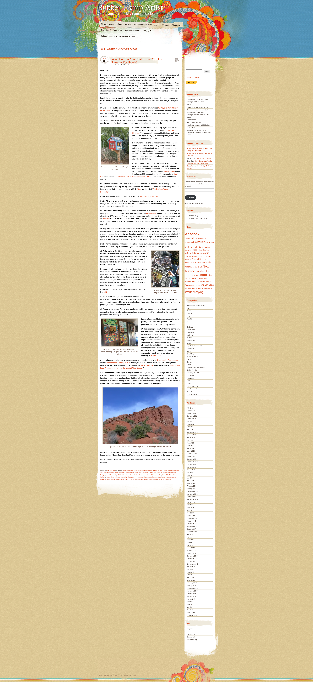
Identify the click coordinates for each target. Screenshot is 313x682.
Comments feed (192, 637)
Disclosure (176, 25)
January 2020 (191, 456)
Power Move (191, 128)
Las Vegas (197, 262)
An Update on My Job (194, 122)
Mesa (187, 266)
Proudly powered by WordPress (107, 675)
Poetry (189, 359)
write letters (148, 479)
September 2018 (192, 499)
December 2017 (192, 524)
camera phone (172, 472)
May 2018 (190, 510)
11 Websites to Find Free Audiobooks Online (133, 176)
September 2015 (192, 596)
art (199, 234)
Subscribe (190, 198)
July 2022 (190, 408)
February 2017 (192, 550)
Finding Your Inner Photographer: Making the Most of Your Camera (140, 366)
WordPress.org (192, 639)
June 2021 (190, 424)
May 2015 (190, 607)
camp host (191, 246)
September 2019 (192, 467)
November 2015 (192, 591)
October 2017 (191, 529)
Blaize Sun (131, 65)
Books (189, 311)
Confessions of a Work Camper (146, 24)
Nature (108, 477)
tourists (202, 281)
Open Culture (169, 171)
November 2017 (192, 526)
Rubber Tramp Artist (130, 7)
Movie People (191, 120)
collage (194, 250)
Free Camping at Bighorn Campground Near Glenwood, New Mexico (198, 114)
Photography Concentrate (167, 360)
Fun (188, 321)
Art (188, 308)
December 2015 (192, 588)
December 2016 (192, 556)
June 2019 (190, 475)
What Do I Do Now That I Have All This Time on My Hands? (137, 60)
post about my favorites (149, 196)
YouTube (106, 218)
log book (102, 477)
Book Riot (159, 472)
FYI (108, 470)
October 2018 (191, 497)
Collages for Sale (124, 24)
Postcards (169, 477)
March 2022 (191, 410)
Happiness (190, 332)
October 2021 (191, 419)
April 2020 (190, 448)
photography (123, 477)
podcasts (162, 477)
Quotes (189, 362)
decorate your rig (111, 475)
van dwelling (207, 285)
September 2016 (192, 564)
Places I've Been (192, 356)
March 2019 (191, 483)
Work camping (194, 292)
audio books (138, 472)
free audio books (131, 475)
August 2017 (191, 534)
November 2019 (192, 462)
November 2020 (192, 432)
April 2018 (190, 513)
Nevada (200, 267)
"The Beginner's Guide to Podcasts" (114, 472)
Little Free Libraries (172, 475)
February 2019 (192, 486)
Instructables (151, 213)
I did (105, 292)
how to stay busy (141, 475)
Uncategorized (192, 389)
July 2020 (190, 440)
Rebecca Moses (147, 365)
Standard (176, 59)
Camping (188, 250)
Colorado (206, 250)
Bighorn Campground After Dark (197, 110)
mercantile (206, 262)
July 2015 (190, 602)
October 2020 (191, 435)
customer (188, 253)
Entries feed (191, 634)
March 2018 (191, 515)
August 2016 (191, 567)
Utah (198, 285)
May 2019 (190, 478)
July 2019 (190, 472)
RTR (202, 275)
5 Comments (167, 479)
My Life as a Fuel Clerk (194, 346)
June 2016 (190, 572)
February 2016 (192, 583)
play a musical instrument (151, 477)
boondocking (191, 238)
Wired (139, 189)
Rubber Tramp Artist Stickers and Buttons (118, 36)
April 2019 (190, 480)
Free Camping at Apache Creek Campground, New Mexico (197, 100)
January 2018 (191, 521)
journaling (158, 475)
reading (107, 479)
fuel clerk (194, 256)
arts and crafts (130, 472)
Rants (189, 365)
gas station (202, 256)
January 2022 (191, 413)
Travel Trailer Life (192, 386)
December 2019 (192, 459)
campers (210, 242)
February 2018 (192, 518)
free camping (201, 252)
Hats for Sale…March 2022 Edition (198, 125)
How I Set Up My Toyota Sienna (197, 107)
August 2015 (191, 599)
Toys (188, 381)
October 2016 (191, 561)
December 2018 (192, 491)
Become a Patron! (193, 78)
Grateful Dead (197, 259)
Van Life (112, 470)
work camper (208, 288)
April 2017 (190, 545)
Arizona (191, 233)
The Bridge (190, 375)
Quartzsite (196, 275)
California (199, 242)
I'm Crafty (190, 335)
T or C (196, 282)
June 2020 (190, 443)
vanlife (200, 288)
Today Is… (190, 378)
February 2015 (192, 615)
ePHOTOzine (156, 355)
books (165, 472)
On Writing (190, 354)
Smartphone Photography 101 (118, 362)
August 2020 (191, 437)
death (194, 253)
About (111, 24)
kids (192, 262)
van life (138, 479)
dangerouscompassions (195, 148)
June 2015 (190, 604)
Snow (189, 104)
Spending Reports (193, 373)
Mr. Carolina (193, 267)
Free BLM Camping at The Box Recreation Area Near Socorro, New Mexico (199, 132)
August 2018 (191, 502)
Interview (190, 338)
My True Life (191, 348)
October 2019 (191, 464)
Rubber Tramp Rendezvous (198, 276)
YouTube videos (157, 479)
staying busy (124, 479)
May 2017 (190, 542)
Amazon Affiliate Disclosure (198, 218)
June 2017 (190, 540)
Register (189, 629)
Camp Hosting (204, 247)
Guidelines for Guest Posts (111, 30)
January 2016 (191, 585)
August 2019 (191, 470)
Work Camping (192, 394)
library (164, 475)
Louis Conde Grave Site (203, 158)
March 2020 (191, 451)
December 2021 (192, 416)
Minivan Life (191, 340)
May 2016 (190, 575)
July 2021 (190, 421)
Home (103, 23)
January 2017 (191, 553)
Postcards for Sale (132, 30)
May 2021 (190, 427)
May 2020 (190, 445)
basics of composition (149, 472)
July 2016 (190, 569)
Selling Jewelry (192, 370)
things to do (132, 479)
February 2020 (192, 454)
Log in (189, 631)
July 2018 (190, 505)
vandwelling (188, 288)
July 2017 (190, 537)
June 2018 (190, 507)
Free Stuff (190, 319)
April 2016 (190, 577)
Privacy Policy (148, 30)
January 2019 (191, 489)
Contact (165, 24)
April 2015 (190, 610)
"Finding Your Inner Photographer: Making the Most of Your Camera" (142, 470)
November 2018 (192, 494)
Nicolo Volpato (133, 675)
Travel (189, 383)
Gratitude (190, 327)
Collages (102, 475)
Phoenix (188, 275)
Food (188, 316)
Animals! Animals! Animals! (196, 305)
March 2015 (191, 612)
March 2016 (191, 580)
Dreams (189, 313)
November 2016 (192, 558)
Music (189, 343)
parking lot (202, 271)
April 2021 (190, 429)
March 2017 (191, 548)
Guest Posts (191, 330)
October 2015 (191, 593)
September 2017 (192, 532)
